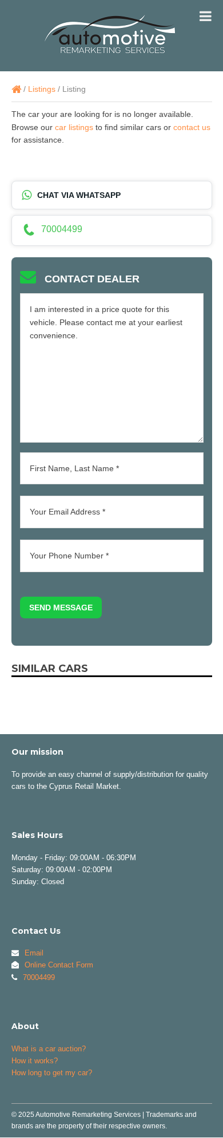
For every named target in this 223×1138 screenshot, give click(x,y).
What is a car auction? (48, 1048)
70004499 (61, 229)
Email (34, 953)
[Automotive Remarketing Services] (16, 89)
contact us (191, 127)
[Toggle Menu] (205, 16)
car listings (74, 127)
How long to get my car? (51, 1072)
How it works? (34, 1060)
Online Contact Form (59, 965)
